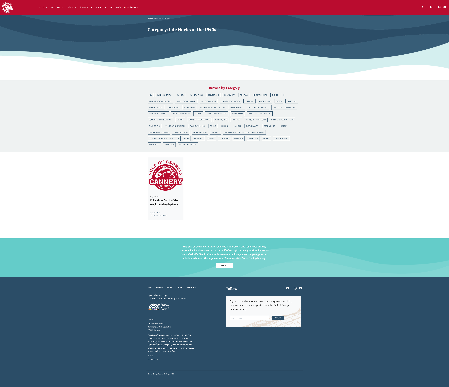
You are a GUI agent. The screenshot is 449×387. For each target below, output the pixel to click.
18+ (284, 95)
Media (169, 287)
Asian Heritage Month (186, 101)
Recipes (211, 138)
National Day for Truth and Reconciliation (244, 132)
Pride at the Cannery (158, 113)
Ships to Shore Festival (217, 113)
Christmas (249, 101)
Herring (224, 126)
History (284, 126)
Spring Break (237, 113)
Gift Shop (115, 7)
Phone (150, 356)
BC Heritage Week (208, 101)
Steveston (238, 138)
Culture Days (265, 101)
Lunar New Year (181, 132)
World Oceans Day (187, 145)
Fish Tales (244, 95)
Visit (41, 7)
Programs (198, 138)
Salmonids (253, 138)
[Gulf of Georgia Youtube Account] (444, 7)
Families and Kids (197, 126)
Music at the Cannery (258, 107)
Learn (69, 7)
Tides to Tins (154, 126)
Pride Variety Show (181, 113)
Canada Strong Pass (230, 101)
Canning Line (221, 120)
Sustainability (252, 126)
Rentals (159, 287)
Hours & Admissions (161, 298)
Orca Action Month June (284, 107)
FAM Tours (192, 287)
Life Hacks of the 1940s (158, 132)
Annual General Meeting (160, 101)
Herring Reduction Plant (282, 120)
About (100, 7)
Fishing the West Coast (256, 120)
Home (150, 18)
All (150, 95)
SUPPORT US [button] (224, 265)
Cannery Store (196, 95)
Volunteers (154, 145)
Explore (55, 7)
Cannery (180, 95)
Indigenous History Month (212, 107)
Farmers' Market (156, 107)
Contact (179, 287)
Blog (150, 287)
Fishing (213, 126)
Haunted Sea (189, 107)
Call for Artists (164, 95)
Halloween (173, 107)
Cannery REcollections (199, 120)
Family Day (291, 101)
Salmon (237, 126)
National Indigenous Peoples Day (164, 138)
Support (85, 7)
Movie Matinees (236, 107)
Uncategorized (281, 138)
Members (215, 132)
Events (275, 95)
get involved (269, 126)
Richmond (224, 138)
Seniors (198, 113)
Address (151, 320)
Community (229, 95)
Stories (266, 138)
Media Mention (199, 132)
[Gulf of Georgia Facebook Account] (431, 7)
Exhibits (180, 120)
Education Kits (260, 95)
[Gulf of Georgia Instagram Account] (439, 7)
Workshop (169, 145)
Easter (279, 101)
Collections (213, 95)
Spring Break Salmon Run (259, 113)
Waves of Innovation (175, 126)
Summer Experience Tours (160, 120)
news (186, 138)
